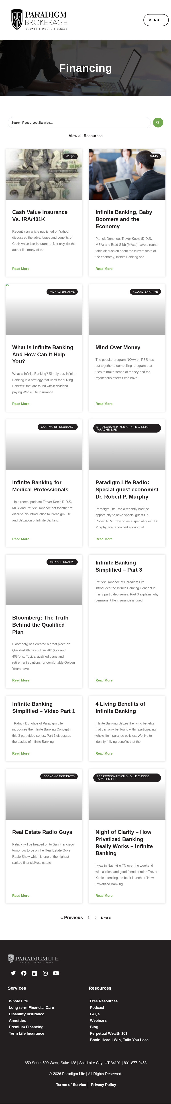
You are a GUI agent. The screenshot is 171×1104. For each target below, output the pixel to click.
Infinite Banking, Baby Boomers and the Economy (124, 219)
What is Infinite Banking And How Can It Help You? (42, 354)
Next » (106, 918)
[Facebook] (23, 973)
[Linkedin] (34, 973)
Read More (20, 269)
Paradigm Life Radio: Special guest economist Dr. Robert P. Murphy (127, 489)
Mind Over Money (118, 347)
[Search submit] (158, 122)
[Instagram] (45, 973)
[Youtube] (56, 973)
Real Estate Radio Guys (42, 832)
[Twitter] (13, 973)
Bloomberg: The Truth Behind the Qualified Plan (40, 625)
